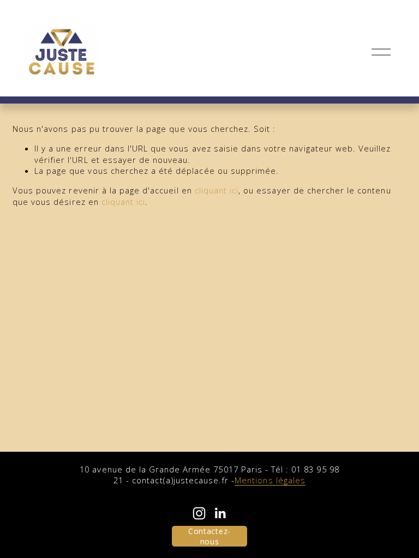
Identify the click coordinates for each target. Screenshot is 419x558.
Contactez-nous (209, 536)
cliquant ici (216, 190)
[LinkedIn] (219, 513)
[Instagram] (199, 513)
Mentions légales (270, 480)
